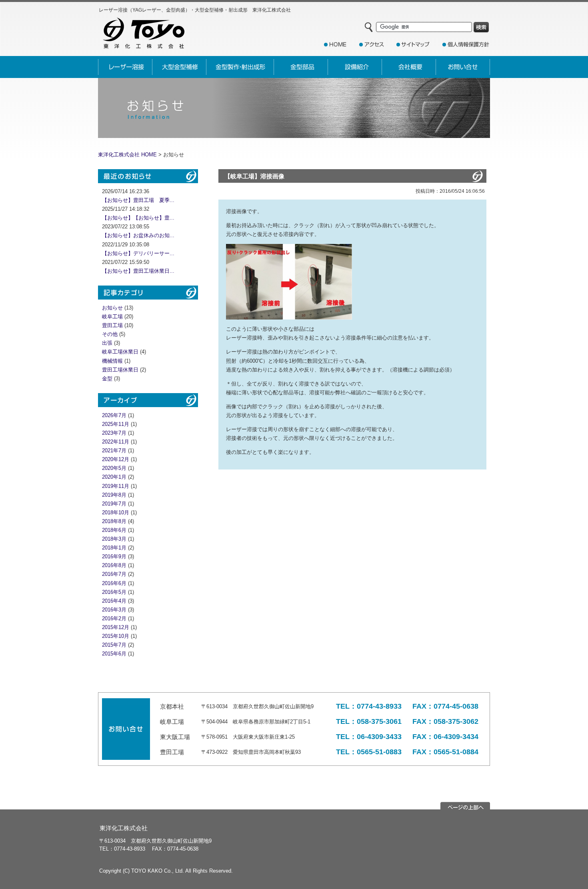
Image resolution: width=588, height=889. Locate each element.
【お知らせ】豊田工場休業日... (138, 271)
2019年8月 (114, 495)
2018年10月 (115, 512)
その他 (110, 334)
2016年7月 (114, 574)
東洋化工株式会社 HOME (127, 155)
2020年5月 (114, 468)
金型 (107, 379)
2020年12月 (115, 459)
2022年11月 (115, 442)
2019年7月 (114, 504)
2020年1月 (114, 477)
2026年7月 (114, 415)
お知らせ (112, 308)
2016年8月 (114, 565)
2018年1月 (114, 548)
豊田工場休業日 (120, 370)
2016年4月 (114, 601)
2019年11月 (115, 486)
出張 (107, 343)
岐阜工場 (112, 317)
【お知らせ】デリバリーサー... (138, 253)
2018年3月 (114, 539)
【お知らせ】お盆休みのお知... (138, 235)
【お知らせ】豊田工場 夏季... (138, 200)
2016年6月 (114, 583)
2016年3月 (114, 610)
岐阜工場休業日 (120, 352)
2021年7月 (114, 450)
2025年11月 (115, 424)
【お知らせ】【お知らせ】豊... (138, 218)
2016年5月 (114, 592)
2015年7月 (114, 645)
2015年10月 (115, 636)
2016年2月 (114, 618)
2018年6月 (114, 530)
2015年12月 (115, 627)
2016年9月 (114, 556)
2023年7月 (114, 433)
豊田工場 (112, 325)
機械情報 (112, 361)
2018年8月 (114, 521)
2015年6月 (114, 654)
